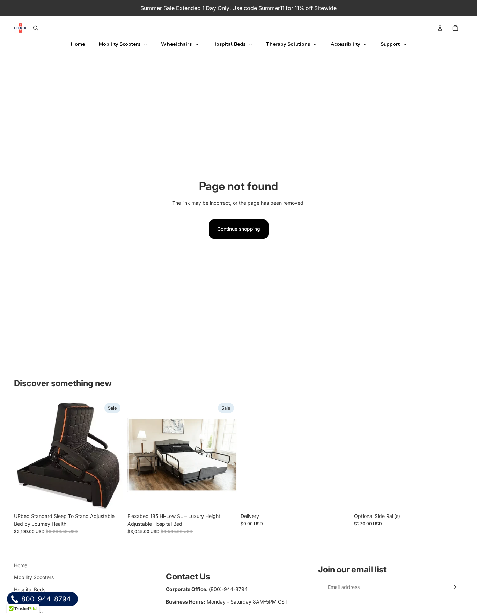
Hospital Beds (29, 589)
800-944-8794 (45, 599)
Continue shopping (238, 229)
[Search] (35, 28)
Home (20, 565)
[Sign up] (453, 587)
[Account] (440, 28)
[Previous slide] (24, 454)
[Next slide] (112, 454)
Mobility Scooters (34, 577)
